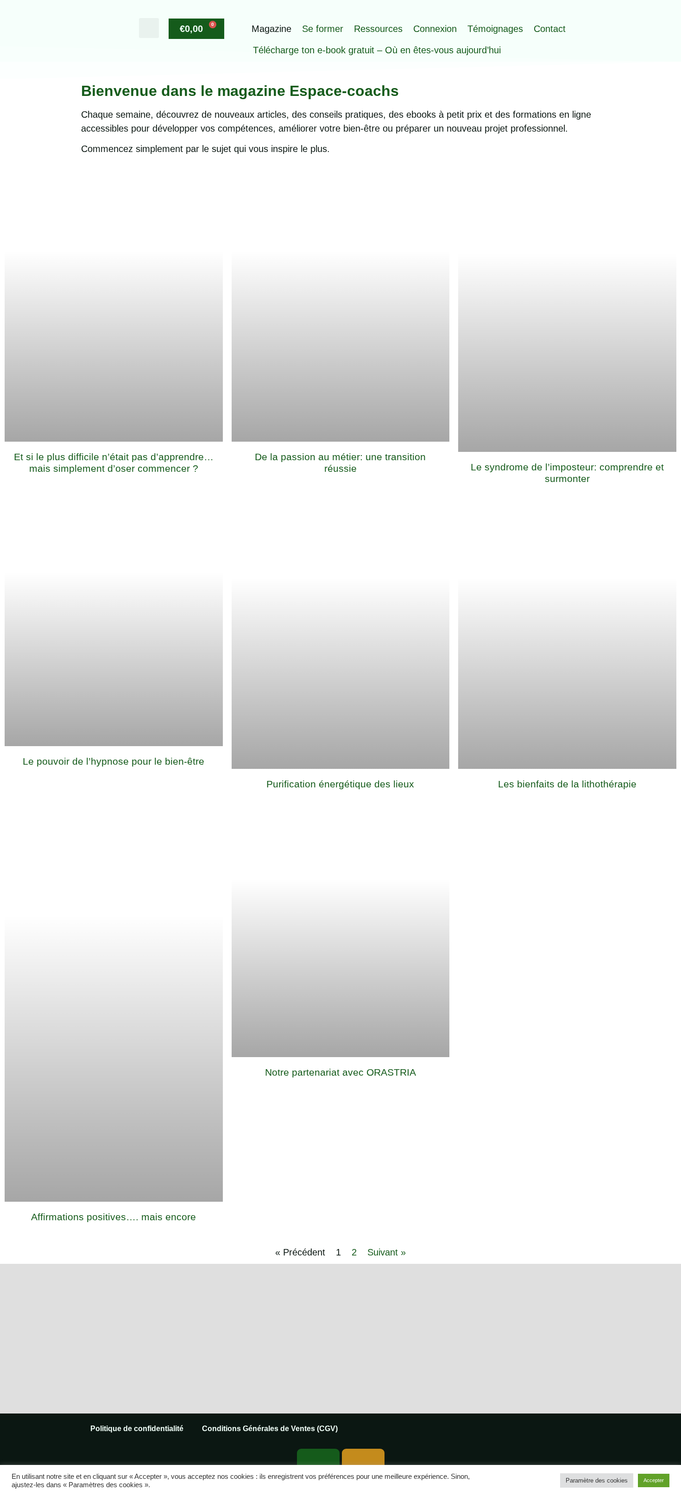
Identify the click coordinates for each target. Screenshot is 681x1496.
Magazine (271, 29)
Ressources (378, 29)
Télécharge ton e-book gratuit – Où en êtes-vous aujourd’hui (377, 50)
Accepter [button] (653, 1480)
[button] (149, 28)
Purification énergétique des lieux (340, 784)
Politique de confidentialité (136, 1429)
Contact (550, 29)
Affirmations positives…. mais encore (113, 1216)
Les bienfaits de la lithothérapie (567, 784)
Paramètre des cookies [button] (597, 1480)
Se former (322, 29)
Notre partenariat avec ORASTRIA (340, 1072)
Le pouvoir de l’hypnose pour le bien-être (113, 761)
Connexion (435, 29)
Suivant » (386, 1252)
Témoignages (495, 29)
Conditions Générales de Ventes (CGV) (270, 1429)
